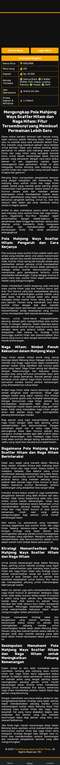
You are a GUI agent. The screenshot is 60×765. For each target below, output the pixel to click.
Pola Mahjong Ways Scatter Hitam (32, 749)
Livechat (50, 763)
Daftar (30, 763)
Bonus (10, 763)
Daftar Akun (15, 50)
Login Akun (44, 50)
